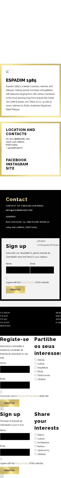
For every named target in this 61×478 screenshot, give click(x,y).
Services (5, 326)
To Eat (4, 316)
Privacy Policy (27, 282)
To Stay (5, 322)
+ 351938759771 (14, 148)
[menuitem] (48, 241)
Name (9, 264)
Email (32, 264)
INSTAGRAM (17, 164)
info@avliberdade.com (19, 210)
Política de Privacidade (28, 396)
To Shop (5, 313)
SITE (10, 168)
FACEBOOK (16, 160)
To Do (3, 319)
